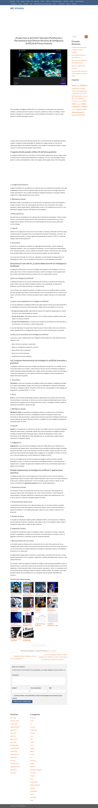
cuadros (81, 93)
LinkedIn (84, 101)
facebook (74, 96)
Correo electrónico (36, 688)
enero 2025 (13, 718)
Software (32, 788)
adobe (74, 85)
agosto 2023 (13, 757)
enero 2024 (13, 742)
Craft (18, 1)
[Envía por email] (39, 645)
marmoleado (74, 109)
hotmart (76, 98)
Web (50, 688)
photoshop (80, 112)
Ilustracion (36, 1)
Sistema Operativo (79, 1)
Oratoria (72, 1)
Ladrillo (42, 1)
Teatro (20, 3)
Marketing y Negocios (57, 1)
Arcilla (32, 721)
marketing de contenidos (79, 106)
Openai (74, 112)
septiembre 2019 (14, 766)
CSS (31, 739)
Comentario (15, 675)
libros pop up (78, 101)
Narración (66, 1)
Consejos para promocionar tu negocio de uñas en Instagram (79, 50)
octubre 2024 (13, 724)
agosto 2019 (13, 769)
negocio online (81, 109)
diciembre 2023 (14, 745)
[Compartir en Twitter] (36, 645)
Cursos (54, 3)
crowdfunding (75, 93)
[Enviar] (86, 36)
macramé (78, 104)
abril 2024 (12, 736)
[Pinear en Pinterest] (41, 645)
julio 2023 (12, 760)
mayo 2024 (13, 733)
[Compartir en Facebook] (33, 645)
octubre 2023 (13, 751)
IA (31, 1)
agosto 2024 (13, 730)
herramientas (85, 96)
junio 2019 (13, 773)
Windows (82, 115)
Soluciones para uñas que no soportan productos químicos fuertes (79, 73)
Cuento (32, 742)
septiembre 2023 (14, 754)
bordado (74, 88)
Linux (74, 104)
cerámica (82, 88)
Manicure (48, 1)
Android (78, 85)
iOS (84, 98)
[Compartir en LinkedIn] (44, 645)
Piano (31, 779)
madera (83, 104)
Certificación (33, 730)
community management (79, 91)
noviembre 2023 (14, 748)
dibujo (84, 93)
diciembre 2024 (14, 721)
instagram (80, 98)
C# (31, 724)
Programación (34, 782)
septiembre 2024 (14, 727)
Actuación (12, 1)
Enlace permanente (52, 650)
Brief (78, 88)
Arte (82, 85)
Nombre (14, 688)
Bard (85, 85)
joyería (73, 101)
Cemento (23, 1)
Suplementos (14, 3)
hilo (73, 98)
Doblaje (32, 748)
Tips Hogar (25, 3)
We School (17, 8)
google (79, 96)
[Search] (27, 8)
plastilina (74, 115)
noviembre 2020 (14, 763)
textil (78, 115)
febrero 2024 (13, 739)
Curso (31, 745)
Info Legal (74, 3)
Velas (31, 3)
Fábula (32, 751)
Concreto (32, 733)
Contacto (68, 3)
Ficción (28, 1)
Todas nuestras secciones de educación (42, 3)
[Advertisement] (49, 22)
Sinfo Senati (61, 3)
